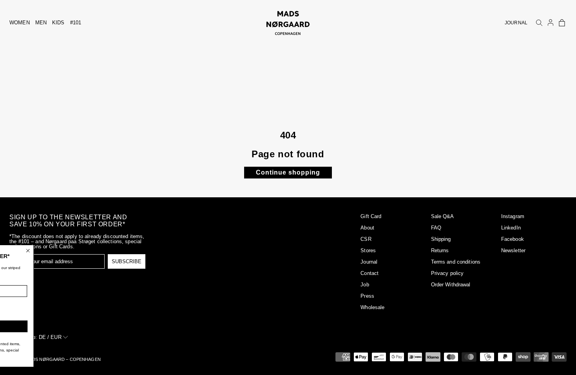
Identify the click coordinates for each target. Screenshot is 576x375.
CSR (365, 239)
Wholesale (372, 307)
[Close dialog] (83, 251)
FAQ (436, 228)
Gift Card (370, 216)
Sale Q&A (442, 216)
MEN (41, 22)
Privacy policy (447, 273)
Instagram (512, 216)
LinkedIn (511, 228)
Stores (368, 250)
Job (364, 285)
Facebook (512, 239)
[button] (562, 22)
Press (367, 296)
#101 (76, 22)
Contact (369, 273)
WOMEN (19, 22)
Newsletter (513, 250)
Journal (368, 262)
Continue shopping (288, 172)
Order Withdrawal (451, 285)
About (367, 228)
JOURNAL (516, 22)
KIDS (58, 22)
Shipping (441, 239)
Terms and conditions (456, 262)
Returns (440, 250)
